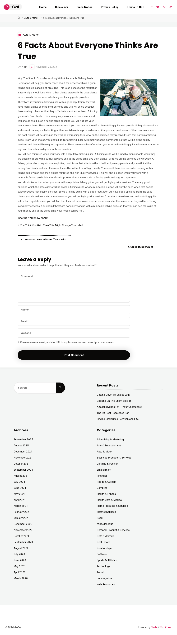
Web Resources (106, 584)
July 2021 (19, 481)
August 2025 (21, 445)
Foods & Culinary (106, 481)
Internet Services (106, 511)
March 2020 (21, 578)
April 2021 (20, 500)
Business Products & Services (114, 457)
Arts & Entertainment (109, 445)
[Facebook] (152, 7)
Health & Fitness (106, 493)
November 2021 (23, 457)
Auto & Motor (31, 17)
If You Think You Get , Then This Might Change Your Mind (50, 225)
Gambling (102, 487)
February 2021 (22, 511)
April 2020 (20, 572)
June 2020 (20, 560)
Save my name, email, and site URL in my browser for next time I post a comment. (68, 342)
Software (102, 554)
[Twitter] (158, 7)
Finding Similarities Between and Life (118, 419)
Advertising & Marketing (110, 439)
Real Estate (103, 542)
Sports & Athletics (107, 560)
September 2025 (23, 439)
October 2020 (22, 536)
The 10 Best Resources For (113, 412)
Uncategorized (105, 578)
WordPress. (166, 627)
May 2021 (19, 493)
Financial (102, 475)
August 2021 (21, 475)
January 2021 (22, 517)
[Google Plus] (164, 7)
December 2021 (23, 451)
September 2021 (23, 469)
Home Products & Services (112, 505)
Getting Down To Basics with (113, 394)
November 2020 (23, 530)
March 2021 (21, 505)
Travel (100, 572)
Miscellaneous (105, 524)
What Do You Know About (33, 217)
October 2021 (22, 463)
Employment (104, 469)
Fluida (153, 627)
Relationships (104, 548)
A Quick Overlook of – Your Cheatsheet (119, 406)
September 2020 (23, 542)
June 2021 (20, 487)
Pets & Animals (105, 536)
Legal (100, 517)
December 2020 (23, 524)
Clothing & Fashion (107, 463)
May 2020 (19, 566)
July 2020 (19, 554)
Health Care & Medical (109, 500)
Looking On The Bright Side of (114, 400)
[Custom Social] (170, 7)
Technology (103, 566)
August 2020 (21, 548)
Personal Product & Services (113, 530)
